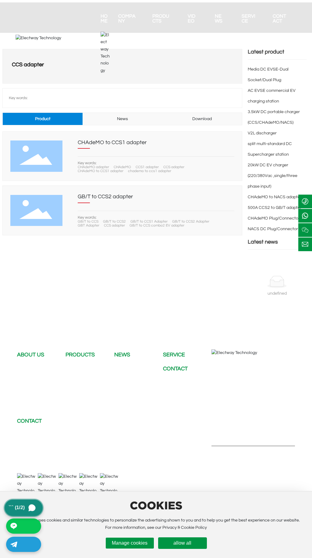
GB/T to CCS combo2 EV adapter (156, 225)
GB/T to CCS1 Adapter (149, 222)
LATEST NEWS (128, 368)
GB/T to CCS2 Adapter (190, 222)
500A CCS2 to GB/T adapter (275, 208)
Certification (29, 398)
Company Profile (33, 368)
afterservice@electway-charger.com (93, 454)
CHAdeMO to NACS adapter (275, 197)
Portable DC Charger (86, 388)
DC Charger (77, 368)
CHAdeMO (122, 167)
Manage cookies (129, 543)
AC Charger (77, 378)
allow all (182, 543)
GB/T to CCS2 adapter (105, 196)
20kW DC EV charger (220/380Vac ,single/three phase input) (272, 176)
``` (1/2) (25, 507)
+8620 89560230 (43, 444)
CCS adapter (173, 167)
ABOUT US (30, 355)
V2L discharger (262, 133)
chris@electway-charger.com (62, 435)
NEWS (122, 355)
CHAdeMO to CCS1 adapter (112, 142)
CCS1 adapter (147, 167)
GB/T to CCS (88, 222)
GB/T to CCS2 (114, 222)
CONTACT (175, 369)
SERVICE (174, 355)
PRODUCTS (80, 355)
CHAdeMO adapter (93, 167)
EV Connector (79, 398)
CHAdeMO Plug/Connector (274, 218)
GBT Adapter (88, 225)
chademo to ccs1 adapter (149, 171)
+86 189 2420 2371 (109, 444)
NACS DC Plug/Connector (273, 229)
